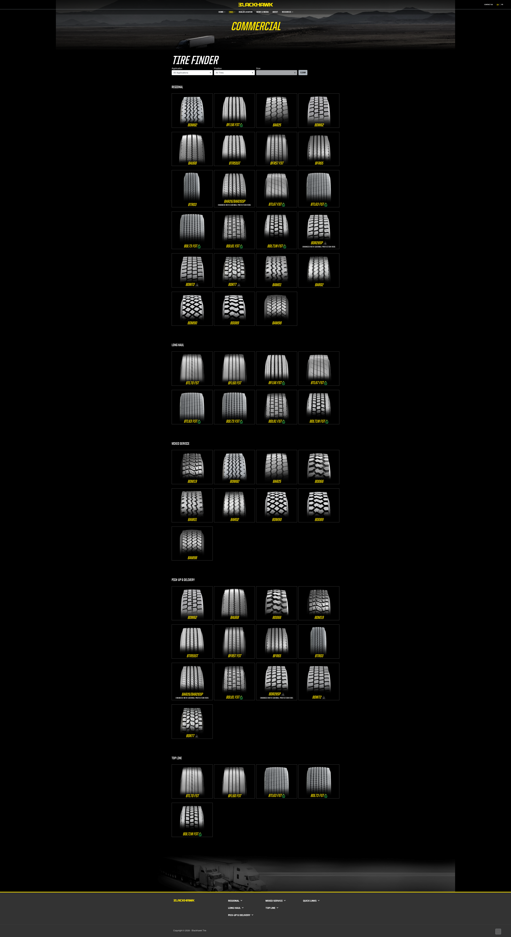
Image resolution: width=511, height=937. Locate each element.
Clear (303, 72)
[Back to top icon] (498, 931)
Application (177, 68)
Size (258, 68)
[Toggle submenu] (222, 17)
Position (218, 68)
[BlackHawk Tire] (255, 4)
